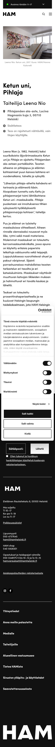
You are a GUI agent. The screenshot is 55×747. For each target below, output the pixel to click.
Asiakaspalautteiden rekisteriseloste (23, 573)
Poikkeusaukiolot (12, 522)
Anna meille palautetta (17, 622)
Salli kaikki (27, 413)
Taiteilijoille (10, 644)
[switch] (47, 372)
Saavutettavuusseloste (17, 688)
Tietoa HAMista (13, 666)
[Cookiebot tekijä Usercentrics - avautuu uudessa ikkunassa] (38, 311)
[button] (43, 14)
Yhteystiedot (11, 611)
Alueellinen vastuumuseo (18, 655)
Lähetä (40, 448)
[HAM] (9, 14)
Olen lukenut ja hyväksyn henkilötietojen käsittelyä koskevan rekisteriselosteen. (25, 460)
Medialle (8, 633)
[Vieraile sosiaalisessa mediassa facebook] (10, 590)
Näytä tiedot (39, 404)
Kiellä (28, 433)
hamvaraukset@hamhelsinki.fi (20, 561)
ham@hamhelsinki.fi (14, 539)
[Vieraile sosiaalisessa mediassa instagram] (4, 590)
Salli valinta (27, 423)
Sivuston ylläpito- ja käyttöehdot (23, 677)
